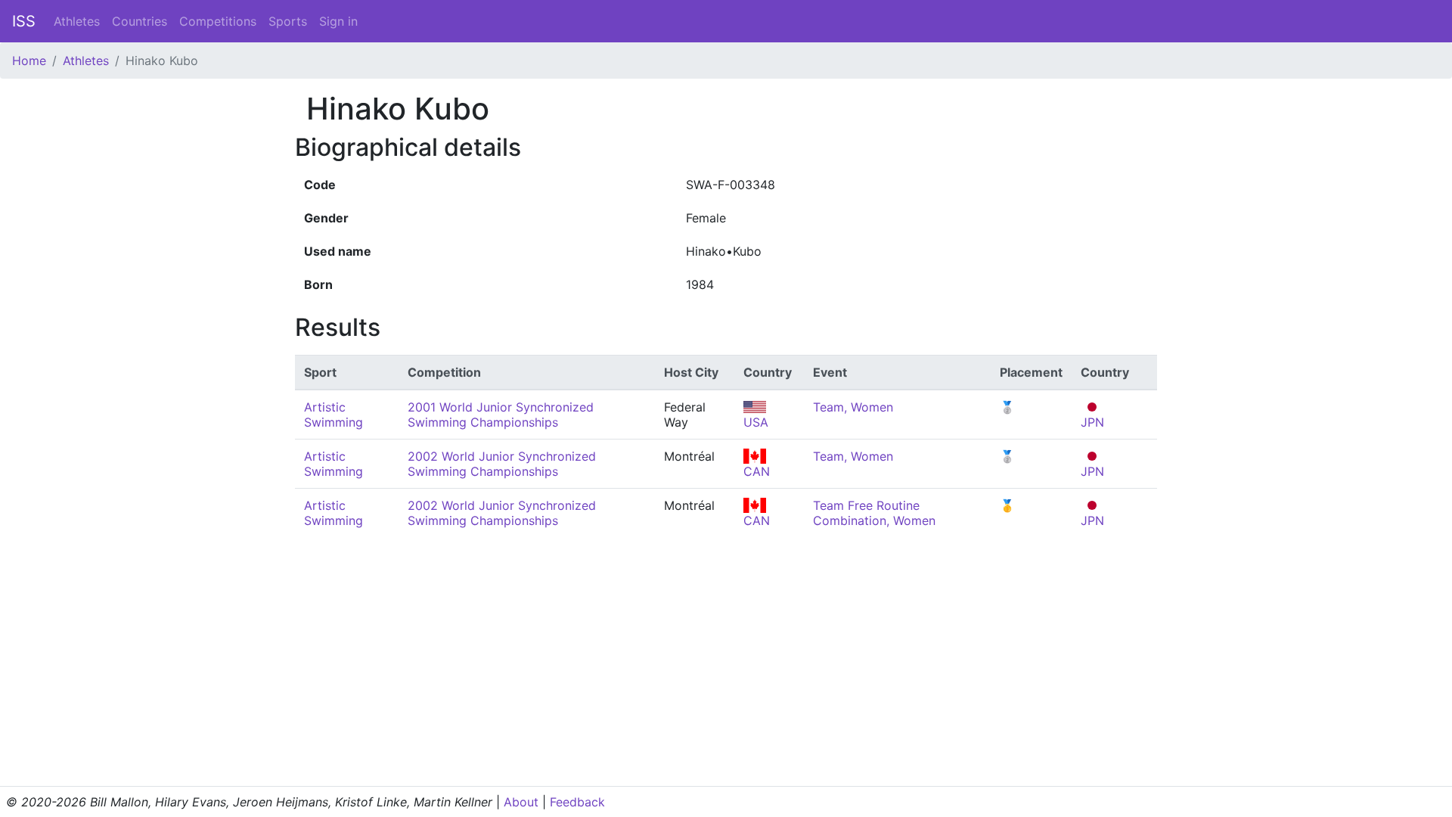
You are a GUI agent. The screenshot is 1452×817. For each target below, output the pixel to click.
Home (29, 60)
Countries (139, 21)
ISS (24, 21)
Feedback (577, 801)
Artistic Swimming (333, 414)
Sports (287, 21)
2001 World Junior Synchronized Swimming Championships (501, 414)
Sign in (338, 21)
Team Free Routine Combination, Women (874, 513)
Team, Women (853, 407)
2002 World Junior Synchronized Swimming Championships (502, 464)
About (521, 801)
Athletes (77, 21)
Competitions (217, 21)
